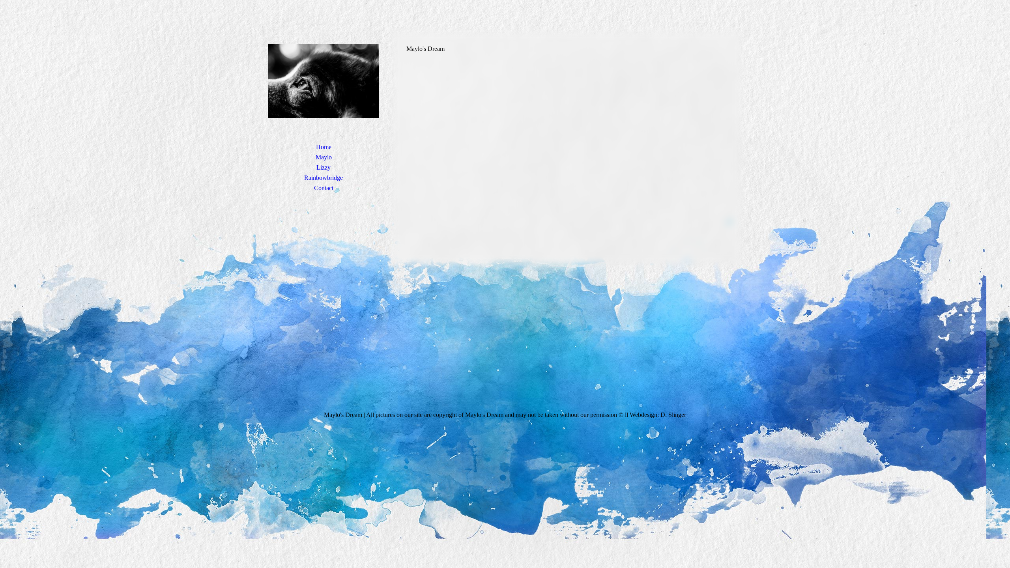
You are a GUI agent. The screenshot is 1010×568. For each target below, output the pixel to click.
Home (323, 147)
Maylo (324, 157)
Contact (323, 188)
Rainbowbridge (323, 177)
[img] (323, 81)
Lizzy (323, 167)
